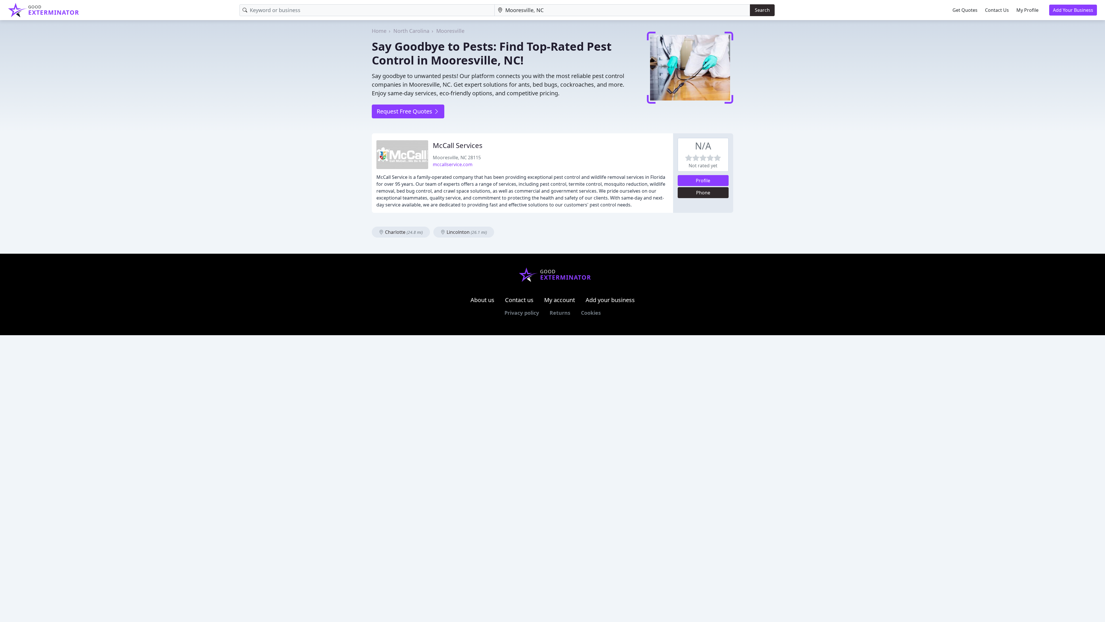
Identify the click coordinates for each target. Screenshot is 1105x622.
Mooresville (450, 30)
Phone (703, 192)
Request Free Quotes (405, 111)
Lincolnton (466, 232)
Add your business (610, 300)
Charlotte (403, 232)
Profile (703, 180)
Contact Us (997, 10)
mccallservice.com (453, 164)
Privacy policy (521, 312)
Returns (560, 312)
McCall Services (458, 145)
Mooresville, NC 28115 (457, 157)
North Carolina (411, 30)
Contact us (519, 300)
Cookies (591, 312)
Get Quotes (965, 10)
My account (559, 300)
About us (482, 300)
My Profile (1027, 10)
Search (762, 10)
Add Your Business (1073, 10)
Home (379, 30)
